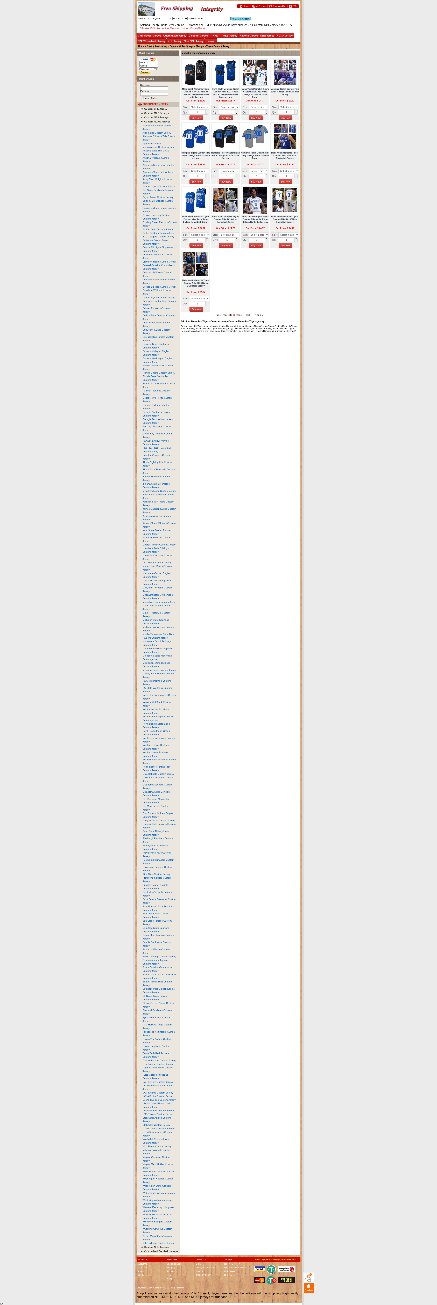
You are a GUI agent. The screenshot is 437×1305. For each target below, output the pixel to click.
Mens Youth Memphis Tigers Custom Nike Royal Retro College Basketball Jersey (195, 219)
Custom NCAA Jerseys (181, 46)
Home (246, 6)
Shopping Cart (279, 6)
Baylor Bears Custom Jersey (158, 197)
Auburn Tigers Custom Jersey (159, 186)
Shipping (171, 1267)
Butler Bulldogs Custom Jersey (159, 233)
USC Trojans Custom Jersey (158, 1114)
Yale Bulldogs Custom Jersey (158, 1243)
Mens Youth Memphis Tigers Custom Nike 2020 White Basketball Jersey (285, 219)
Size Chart (143, 1267)
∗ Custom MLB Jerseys (155, 113)
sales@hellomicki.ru (205, 1267)
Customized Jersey (174, 35)
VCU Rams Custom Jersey (157, 1146)
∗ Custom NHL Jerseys (155, 1247)
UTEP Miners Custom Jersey (158, 1128)
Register (154, 98)
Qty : (185, 112)
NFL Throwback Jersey (151, 41)
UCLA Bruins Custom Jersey (158, 1096)
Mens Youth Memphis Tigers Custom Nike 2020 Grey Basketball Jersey (225, 219)
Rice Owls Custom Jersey (156, 874)
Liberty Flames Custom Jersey (159, 544)
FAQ (294, 6)
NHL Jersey (174, 41)
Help (169, 1275)
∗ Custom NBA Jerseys (155, 117)
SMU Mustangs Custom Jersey (159, 956)
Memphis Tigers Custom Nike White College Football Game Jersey (285, 92)
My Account (260, 6)
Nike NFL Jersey (193, 41)
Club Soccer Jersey (149, 35)
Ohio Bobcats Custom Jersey (158, 773)
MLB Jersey (230, 35)
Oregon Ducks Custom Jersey (159, 820)
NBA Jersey (267, 35)
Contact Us (143, 1275)
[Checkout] (309, 1288)
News (211, 41)
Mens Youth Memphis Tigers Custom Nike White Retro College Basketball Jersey (255, 219)
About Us (142, 1264)
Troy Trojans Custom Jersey (158, 1064)
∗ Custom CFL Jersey (154, 108)
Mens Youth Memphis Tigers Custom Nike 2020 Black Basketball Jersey (195, 283)
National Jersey (248, 35)
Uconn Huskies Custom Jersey (159, 1099)
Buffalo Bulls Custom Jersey (158, 229)
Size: (185, 107)
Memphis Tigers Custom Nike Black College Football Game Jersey (225, 155)
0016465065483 (203, 1275)
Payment (171, 1271)
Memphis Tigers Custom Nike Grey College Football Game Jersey (255, 155)
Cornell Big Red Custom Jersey (159, 286)
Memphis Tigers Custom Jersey (160, 602)
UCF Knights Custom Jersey (158, 1092)
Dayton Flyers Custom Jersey (158, 297)
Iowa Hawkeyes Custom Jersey (159, 491)
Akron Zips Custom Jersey (157, 132)
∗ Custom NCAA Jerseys (155, 121)
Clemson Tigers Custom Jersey (159, 261)
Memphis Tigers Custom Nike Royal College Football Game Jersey (195, 155)
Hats (215, 35)
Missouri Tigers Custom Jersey (159, 670)
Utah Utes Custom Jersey (156, 1125)
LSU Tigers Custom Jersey (157, 562)
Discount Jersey (198, 35)
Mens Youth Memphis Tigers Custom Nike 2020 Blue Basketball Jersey (285, 155)
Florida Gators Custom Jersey (159, 372)
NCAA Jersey (285, 35)
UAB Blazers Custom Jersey (158, 1082)
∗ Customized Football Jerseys (159, 1251)
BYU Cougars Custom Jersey (158, 236)
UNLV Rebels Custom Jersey (158, 1110)
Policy (141, 1271)
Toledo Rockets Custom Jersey (159, 1060)
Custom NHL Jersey (266, 25)
